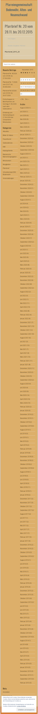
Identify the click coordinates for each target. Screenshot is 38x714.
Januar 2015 (24, 625)
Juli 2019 (23, 433)
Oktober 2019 (25, 422)
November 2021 (25, 326)
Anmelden (6, 692)
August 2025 (24, 154)
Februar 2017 (24, 537)
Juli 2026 (23, 111)
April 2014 (23, 656)
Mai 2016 (23, 571)
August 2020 (24, 384)
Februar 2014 (24, 663)
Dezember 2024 (25, 184)
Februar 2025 (24, 177)
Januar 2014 (24, 667)
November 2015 (25, 594)
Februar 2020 (24, 407)
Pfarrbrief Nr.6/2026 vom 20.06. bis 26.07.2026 (9, 93)
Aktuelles (10, 46)
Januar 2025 (24, 181)
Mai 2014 (23, 652)
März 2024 (23, 219)
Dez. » (27, 99)
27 (30, 90)
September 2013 (26, 679)
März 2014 (23, 660)
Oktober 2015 (25, 598)
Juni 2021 (23, 345)
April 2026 (23, 123)
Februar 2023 (24, 269)
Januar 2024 (24, 226)
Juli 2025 (23, 158)
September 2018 (26, 468)
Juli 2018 (23, 476)
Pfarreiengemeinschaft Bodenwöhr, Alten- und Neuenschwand (19, 9)
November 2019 (25, 418)
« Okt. (22, 99)
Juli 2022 (23, 296)
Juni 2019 (23, 437)
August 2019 (24, 430)
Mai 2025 (23, 165)
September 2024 (26, 196)
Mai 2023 (23, 257)
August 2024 (24, 200)
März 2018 (23, 487)
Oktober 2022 (25, 284)
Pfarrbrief (22, 46)
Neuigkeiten (16, 46)
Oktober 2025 (25, 146)
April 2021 (23, 353)
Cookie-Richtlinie (21, 706)
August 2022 (24, 292)
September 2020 (26, 380)
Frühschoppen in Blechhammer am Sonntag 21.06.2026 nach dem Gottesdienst (9, 104)
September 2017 (26, 510)
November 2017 (25, 503)
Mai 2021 (23, 349)
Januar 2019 (24, 453)
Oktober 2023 (25, 238)
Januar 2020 (24, 410)
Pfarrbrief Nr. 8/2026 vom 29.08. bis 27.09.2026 (10, 75)
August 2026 (24, 108)
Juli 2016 (23, 564)
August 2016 (24, 560)
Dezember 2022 (25, 276)
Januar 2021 (24, 364)
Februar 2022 (24, 315)
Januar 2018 (24, 495)
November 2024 (25, 188)
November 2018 (25, 460)
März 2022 (23, 311)
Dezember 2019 (25, 414)
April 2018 (23, 483)
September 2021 (26, 334)
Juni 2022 (23, 299)
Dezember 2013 (25, 671)
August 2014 (24, 640)
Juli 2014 (23, 644)
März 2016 (23, 579)
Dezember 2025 (25, 138)
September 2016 (26, 556)
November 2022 (25, 280)
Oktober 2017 (25, 506)
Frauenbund (7, 139)
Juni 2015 (23, 610)
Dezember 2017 (25, 499)
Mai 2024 (23, 211)
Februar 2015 (24, 621)
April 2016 (23, 575)
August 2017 (24, 514)
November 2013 (25, 675)
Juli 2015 (23, 606)
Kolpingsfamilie (8, 150)
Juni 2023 (23, 253)
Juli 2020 (23, 388)
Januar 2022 (24, 318)
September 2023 (26, 242)
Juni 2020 (23, 391)
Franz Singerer (12, 39)
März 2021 (23, 357)
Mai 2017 (23, 525)
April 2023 (23, 261)
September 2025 (26, 150)
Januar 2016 (24, 587)
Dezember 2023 (25, 230)
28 (32, 90)
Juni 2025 (23, 161)
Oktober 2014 (25, 633)
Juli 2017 (23, 518)
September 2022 (26, 288)
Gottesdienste (7, 143)
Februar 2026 (24, 131)
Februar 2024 (24, 223)
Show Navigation (30, 17)
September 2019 (26, 426)
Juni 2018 (23, 479)
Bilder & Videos (8, 135)
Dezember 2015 (25, 591)
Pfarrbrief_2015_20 (12, 52)
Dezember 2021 (25, 322)
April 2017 (23, 529)
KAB (4, 147)
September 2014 (26, 637)
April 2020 (23, 399)
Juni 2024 (23, 207)
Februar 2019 (24, 449)
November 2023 (25, 234)
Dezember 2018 (25, 456)
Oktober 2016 (25, 552)
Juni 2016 (23, 568)
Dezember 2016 (25, 545)
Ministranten (7, 161)
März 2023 (23, 265)
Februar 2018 (24, 491)
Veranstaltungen (8, 178)
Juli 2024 (23, 203)
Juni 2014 (23, 648)
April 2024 (23, 215)
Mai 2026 (23, 119)
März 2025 (23, 173)
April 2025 (23, 169)
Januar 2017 (24, 541)
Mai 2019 (23, 441)
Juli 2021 (23, 341)
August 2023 (24, 246)
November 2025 (25, 142)
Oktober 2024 (25, 192)
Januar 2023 (24, 273)
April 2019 (23, 445)
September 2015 (26, 602)
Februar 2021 (24, 361)
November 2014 (25, 629)
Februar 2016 (24, 583)
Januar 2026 (24, 134)
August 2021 (24, 338)
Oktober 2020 (25, 376)
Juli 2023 (23, 249)
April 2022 (23, 307)
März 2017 (23, 533)
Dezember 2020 (25, 368)
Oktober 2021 (25, 330)
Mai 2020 (23, 395)
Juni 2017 (23, 522)
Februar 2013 (24, 683)
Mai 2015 (23, 614)
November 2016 (25, 548)
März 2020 (23, 403)
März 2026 (23, 127)
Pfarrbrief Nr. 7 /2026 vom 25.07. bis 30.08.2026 (10, 84)
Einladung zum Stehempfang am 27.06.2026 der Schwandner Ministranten (8, 117)
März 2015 (23, 618)
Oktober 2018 (25, 464)
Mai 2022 (23, 303)
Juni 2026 (23, 115)
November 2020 (25, 372)
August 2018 (24, 472)
